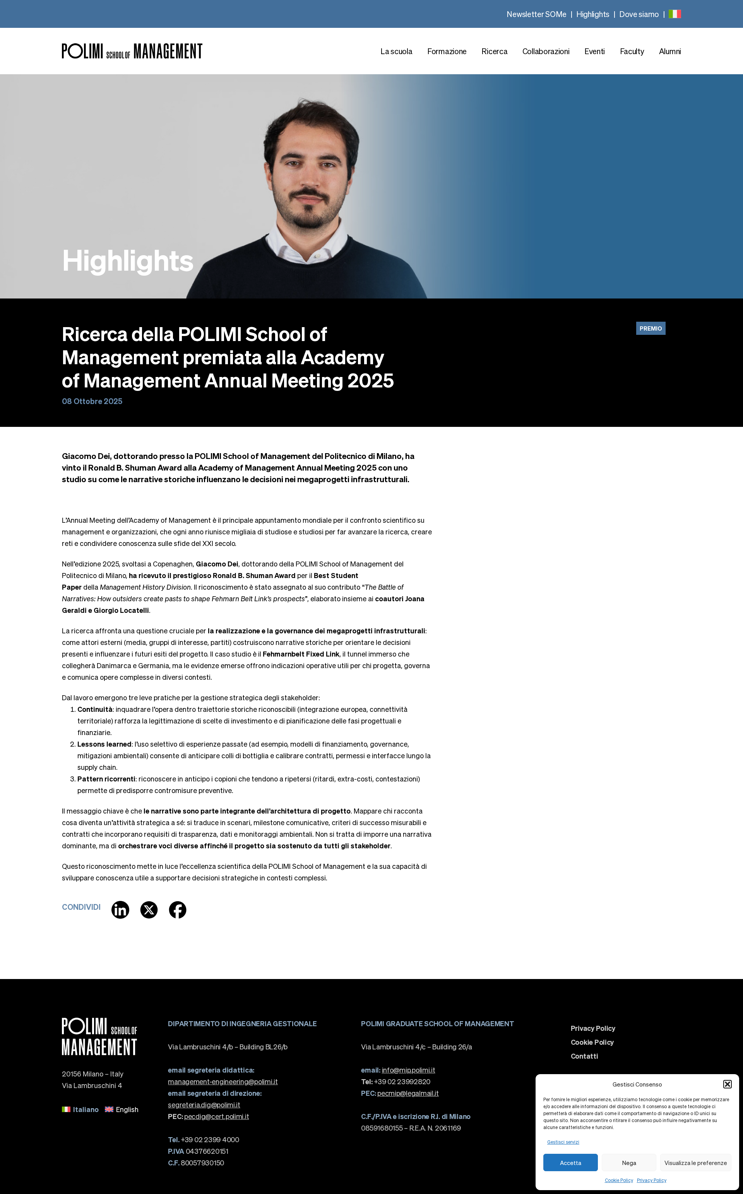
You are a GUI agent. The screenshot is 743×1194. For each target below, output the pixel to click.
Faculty (632, 51)
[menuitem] (675, 14)
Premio (651, 328)
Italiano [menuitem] (86, 1109)
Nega (629, 1163)
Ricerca (494, 51)
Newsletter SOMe (537, 14)
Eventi (594, 51)
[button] (727, 1084)
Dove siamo (639, 14)
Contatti (584, 1056)
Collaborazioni (546, 51)
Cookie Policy (619, 1180)
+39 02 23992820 (395, 1081)
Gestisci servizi (563, 1142)
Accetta (570, 1163)
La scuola (396, 51)
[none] (675, 14)
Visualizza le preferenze (695, 1163)
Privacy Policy (651, 1180)
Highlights (592, 14)
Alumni (670, 51)
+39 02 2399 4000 (203, 1139)
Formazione (447, 51)
